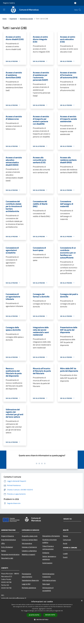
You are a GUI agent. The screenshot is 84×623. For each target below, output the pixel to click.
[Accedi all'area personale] (75, 3)
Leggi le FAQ (26, 584)
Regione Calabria (9, 3)
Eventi (65, 557)
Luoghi (65, 553)
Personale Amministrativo (10, 554)
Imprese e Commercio (29, 547)
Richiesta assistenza (29, 587)
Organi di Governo (7, 536)
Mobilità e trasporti (28, 554)
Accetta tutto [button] (34, 615)
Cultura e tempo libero (29, 539)
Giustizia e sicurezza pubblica (49, 541)
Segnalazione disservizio (30, 580)
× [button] (81, 601)
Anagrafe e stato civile (29, 536)
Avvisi (65, 543)
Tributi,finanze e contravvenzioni (48, 547)
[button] (42, 619)
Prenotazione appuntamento (27, 575)
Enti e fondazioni (7, 547)
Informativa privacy (49, 580)
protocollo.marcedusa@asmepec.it (13, 598)
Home (4, 18)
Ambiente (45, 552)
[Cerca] (79, 10)
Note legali (46, 584)
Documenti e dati (7, 558)
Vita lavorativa (27, 543)
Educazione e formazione (51, 536)
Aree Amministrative (8, 539)
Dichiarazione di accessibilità (47, 589)
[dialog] (42, 611)
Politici (3, 551)
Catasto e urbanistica (29, 551)
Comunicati (67, 539)
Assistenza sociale (26, 18)
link (62, 611)
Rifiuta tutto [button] (50, 615)
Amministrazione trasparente (48, 575)
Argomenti (13, 18)
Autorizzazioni (47, 563)
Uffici (3, 543)
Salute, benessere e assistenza (49, 557)
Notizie (65, 536)
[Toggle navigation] (4, 9)
